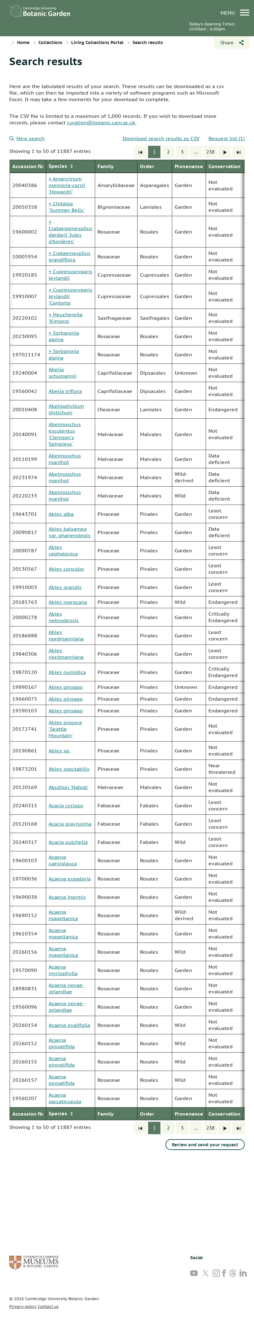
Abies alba (61, 514)
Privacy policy (23, 1306)
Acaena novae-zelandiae (66, 988)
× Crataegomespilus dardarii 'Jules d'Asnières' (70, 231)
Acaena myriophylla (63, 970)
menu (228, 13)
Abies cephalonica (63, 550)
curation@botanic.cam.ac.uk (101, 122)
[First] (140, 152)
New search (30, 138)
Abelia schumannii (63, 372)
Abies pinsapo (66, 687)
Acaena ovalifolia (69, 1025)
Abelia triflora (65, 391)
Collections (50, 42)
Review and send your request (205, 1145)
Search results (45, 61)
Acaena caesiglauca (63, 860)
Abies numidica (67, 672)
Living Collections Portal (97, 42)
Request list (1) (226, 138)
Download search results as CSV (161, 138)
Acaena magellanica (63, 915)
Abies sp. (59, 750)
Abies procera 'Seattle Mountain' (65, 728)
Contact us (48, 1306)
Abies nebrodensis (64, 617)
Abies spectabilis (69, 769)
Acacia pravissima (70, 824)
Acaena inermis (67, 897)
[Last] (238, 152)
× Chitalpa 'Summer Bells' (67, 206)
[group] (127, 640)
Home (23, 42)
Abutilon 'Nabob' (68, 787)
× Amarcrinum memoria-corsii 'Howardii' (67, 185)
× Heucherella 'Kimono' (65, 317)
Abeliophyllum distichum (66, 409)
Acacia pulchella (68, 842)
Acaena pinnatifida (62, 1043)
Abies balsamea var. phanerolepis (69, 532)
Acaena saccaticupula (65, 1098)
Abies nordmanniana (66, 635)
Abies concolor (66, 569)
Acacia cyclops (66, 805)
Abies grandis (65, 587)
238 (210, 152)
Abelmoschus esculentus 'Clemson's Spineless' (65, 434)
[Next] (224, 152)
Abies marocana (68, 602)
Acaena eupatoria (70, 879)
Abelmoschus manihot (65, 459)
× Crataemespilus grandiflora (69, 256)
